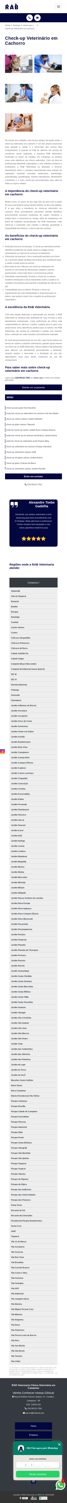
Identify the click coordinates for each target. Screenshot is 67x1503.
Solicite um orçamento (33, 387)
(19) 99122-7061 (23, 378)
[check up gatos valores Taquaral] (48, 93)
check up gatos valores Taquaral (20, 424)
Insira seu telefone (37, 1459)
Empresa (33, 1435)
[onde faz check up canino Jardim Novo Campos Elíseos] (19, 122)
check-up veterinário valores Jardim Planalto (26, 469)
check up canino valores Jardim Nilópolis (24, 419)
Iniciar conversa (37, 1474)
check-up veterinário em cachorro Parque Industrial (28, 446)
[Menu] (58, 6)
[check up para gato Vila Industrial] (19, 64)
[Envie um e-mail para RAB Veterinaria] (37, 17)
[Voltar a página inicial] (11, 6)
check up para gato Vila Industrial (21, 408)
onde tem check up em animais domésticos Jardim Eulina (31, 435)
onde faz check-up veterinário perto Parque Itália (27, 441)
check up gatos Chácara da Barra (21, 463)
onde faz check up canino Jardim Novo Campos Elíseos (30, 430)
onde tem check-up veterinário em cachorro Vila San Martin (32, 413)
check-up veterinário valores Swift (21, 452)
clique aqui (38, 378)
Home (33, 1426)
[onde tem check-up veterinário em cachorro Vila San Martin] (48, 64)
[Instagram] (33, 1481)
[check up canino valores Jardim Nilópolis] (19, 93)
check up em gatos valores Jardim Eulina (24, 458)
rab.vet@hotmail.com (34, 1413)
